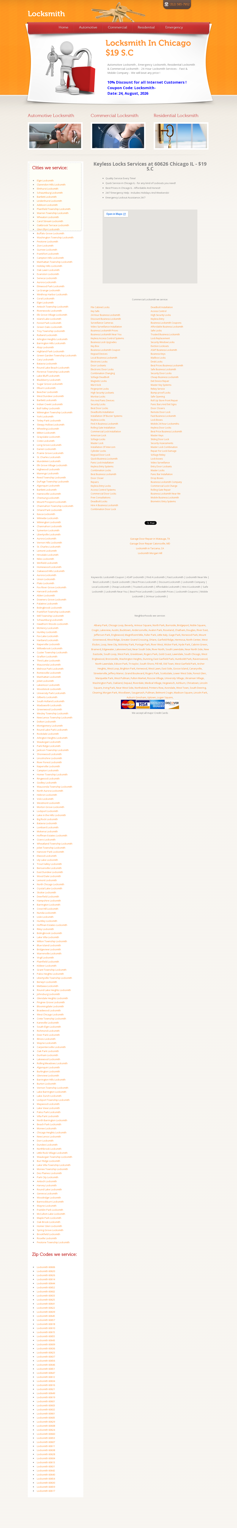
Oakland (118, 683)
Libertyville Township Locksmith (54, 978)
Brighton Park (127, 668)
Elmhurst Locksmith (47, 188)
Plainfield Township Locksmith (54, 209)
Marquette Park (104, 678)
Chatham (180, 630)
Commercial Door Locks (103, 493)
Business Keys (158, 353)
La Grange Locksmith (48, 290)
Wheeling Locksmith (48, 428)
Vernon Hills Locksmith (49, 542)
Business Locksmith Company (166, 482)
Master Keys (157, 435)
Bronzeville (112, 659)
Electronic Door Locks (102, 369)
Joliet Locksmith (45, 681)
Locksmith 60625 (46, 1299)
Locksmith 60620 (46, 1271)
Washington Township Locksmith (55, 237)
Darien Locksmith (46, 449)
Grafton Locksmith (47, 656)
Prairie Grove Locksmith (50, 453)
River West (157, 644)
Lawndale (177, 654)
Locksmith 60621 (46, 1389)
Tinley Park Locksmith (49, 420)
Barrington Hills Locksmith (51, 343)
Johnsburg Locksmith (48, 994)
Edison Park (121, 663)
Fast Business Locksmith (163, 416)
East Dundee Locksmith (50, 872)
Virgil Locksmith (45, 957)
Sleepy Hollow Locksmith (50, 424)
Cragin (95, 630)
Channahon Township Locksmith (55, 506)
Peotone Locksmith (47, 241)
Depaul (128, 683)
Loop (103, 644)
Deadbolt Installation (162, 307)
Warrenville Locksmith (49, 953)
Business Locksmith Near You (106, 334)
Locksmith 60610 (46, 1328)
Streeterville (100, 673)
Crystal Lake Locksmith (49, 888)
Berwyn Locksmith (47, 982)
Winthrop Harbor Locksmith (52, 294)
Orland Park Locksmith (49, 510)
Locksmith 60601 (46, 1401)
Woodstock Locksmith (49, 689)
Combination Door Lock (103, 509)
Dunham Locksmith (47, 1055)
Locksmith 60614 (46, 1279)
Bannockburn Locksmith (50, 1201)
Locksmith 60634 (46, 1381)
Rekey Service (158, 388)
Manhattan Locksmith (49, 676)
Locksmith (46, 14)
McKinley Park (126, 644)
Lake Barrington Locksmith (51, 1091)
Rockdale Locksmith (48, 733)
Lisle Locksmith (45, 917)
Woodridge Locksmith (49, 1197)
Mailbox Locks (158, 357)
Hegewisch (169, 683)
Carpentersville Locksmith (51, 1047)
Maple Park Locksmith (49, 1218)
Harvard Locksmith (47, 591)
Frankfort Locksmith (48, 253)
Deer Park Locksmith (48, 1034)
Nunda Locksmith (46, 912)
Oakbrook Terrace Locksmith (53, 225)
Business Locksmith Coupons (166, 322)
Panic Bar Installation (162, 474)
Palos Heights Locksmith (50, 973)
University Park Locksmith (51, 693)
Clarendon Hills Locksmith (51, 184)
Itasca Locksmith (46, 514)
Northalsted (141, 687)
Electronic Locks (99, 361)
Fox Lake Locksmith (47, 636)
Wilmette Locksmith (47, 518)
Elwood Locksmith (47, 855)
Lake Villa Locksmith (48, 937)
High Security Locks (161, 315)
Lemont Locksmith (47, 550)
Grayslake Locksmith (48, 436)
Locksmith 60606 (46, 1267)
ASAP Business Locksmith (164, 350)
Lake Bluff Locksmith (48, 375)
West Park (123, 654)
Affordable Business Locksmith (167, 326)
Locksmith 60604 (46, 1458)
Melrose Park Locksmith (50, 668)
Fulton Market (138, 678)
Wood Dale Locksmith (49, 876)
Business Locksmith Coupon (105, 350)
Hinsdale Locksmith (48, 554)
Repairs (95, 482)
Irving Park (109, 687)
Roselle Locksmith (47, 1238)
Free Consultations (100, 497)
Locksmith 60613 (46, 1462)
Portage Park (142, 644)
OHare (152, 639)
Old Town (168, 663)
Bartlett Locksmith (47, 196)
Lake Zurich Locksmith (49, 1096)
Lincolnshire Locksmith (49, 758)
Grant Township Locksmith (51, 969)
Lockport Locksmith (47, 811)
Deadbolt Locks (99, 501)
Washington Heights (130, 659)
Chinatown (193, 683)
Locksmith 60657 (46, 1320)
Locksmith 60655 (46, 1336)
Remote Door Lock (160, 412)
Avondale (169, 687)
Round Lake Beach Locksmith (53, 367)
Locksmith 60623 (46, 1352)
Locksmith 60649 (46, 1393)
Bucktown (125, 630)
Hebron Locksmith (47, 794)
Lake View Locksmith (48, 1108)
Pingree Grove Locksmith (51, 1002)
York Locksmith (45, 416)
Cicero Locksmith (46, 839)
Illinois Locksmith (46, 1039)
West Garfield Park (185, 663)
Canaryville (195, 668)
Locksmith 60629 (46, 1421)
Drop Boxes (157, 478)
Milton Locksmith (46, 432)
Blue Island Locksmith (49, 945)
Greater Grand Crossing (134, 639)
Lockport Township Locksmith (53, 1100)
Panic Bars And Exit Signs (163, 404)
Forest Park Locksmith (49, 323)
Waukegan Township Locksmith (54, 1157)
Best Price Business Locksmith (166, 431)
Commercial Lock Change (164, 485)
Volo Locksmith (45, 799)
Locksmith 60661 (46, 1413)
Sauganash (137, 692)
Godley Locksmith (47, 782)
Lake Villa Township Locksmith (54, 1165)
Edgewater (108, 649)
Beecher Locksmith (47, 392)
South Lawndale (175, 649)
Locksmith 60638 (46, 1450)
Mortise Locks (98, 396)
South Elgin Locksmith (49, 1026)
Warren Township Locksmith (53, 213)
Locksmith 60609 (46, 1344)
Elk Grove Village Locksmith (52, 314)
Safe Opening (158, 396)
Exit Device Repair (160, 381)
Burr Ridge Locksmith (48, 1161)
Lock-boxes (157, 458)
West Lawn (154, 668)
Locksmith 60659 (46, 1486)
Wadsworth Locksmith (49, 705)
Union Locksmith (46, 579)
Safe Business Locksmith (163, 369)
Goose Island (180, 668)
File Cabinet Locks (100, 307)
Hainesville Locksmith (49, 493)
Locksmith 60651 (46, 1368)
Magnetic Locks (99, 381)
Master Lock (97, 443)
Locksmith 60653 (46, 1438)
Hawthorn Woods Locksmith (52, 624)
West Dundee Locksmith (50, 396)
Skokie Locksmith (46, 892)
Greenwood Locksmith (49, 709)
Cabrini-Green (199, 644)
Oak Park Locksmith (48, 1051)
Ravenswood (200, 659)
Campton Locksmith (48, 770)
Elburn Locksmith (46, 388)
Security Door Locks (161, 373)
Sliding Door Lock (160, 439)
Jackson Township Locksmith (53, 750)
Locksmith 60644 (46, 1283)
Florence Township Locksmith (53, 371)
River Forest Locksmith (49, 762)
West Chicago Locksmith (50, 1014)
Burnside (171, 625)
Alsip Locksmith (45, 347)
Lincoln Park (200, 692)
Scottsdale (166, 673)
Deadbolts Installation (102, 412)
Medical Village (153, 683)
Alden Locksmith (46, 595)
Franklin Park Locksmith (50, 1209)
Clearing (97, 692)
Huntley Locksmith (47, 632)
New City (112, 644)
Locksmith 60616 (46, 1385)
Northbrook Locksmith (49, 1148)
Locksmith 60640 (46, 1474)
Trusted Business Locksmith (165, 334)
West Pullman (122, 678)
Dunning (147, 659)
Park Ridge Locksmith (49, 746)
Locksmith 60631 (46, 1466)
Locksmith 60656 (46, 1360)
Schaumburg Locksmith (50, 192)
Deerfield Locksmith (48, 896)
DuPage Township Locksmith (53, 481)
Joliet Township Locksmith (51, 847)
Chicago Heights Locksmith (51, 1132)
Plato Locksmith (45, 583)
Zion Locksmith (45, 245)
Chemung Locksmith (48, 497)
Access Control (158, 311)
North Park (159, 625)
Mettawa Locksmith (47, 986)
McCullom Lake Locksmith (51, 1213)
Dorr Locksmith (45, 1140)
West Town (182, 687)
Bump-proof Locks (160, 392)
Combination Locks (101, 470)
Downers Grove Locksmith (51, 599)
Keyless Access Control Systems (107, 338)
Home (63, 27)
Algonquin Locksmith (48, 485)
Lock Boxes (157, 419)
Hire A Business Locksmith (104, 505)
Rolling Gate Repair (161, 489)
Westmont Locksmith (48, 803)
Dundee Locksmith (47, 1144)
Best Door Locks (99, 408)
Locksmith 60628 (46, 1454)
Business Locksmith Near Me (166, 493)
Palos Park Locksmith (49, 1112)
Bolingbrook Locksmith (49, 607)
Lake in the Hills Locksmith (51, 815)
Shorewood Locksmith (49, 754)
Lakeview (105, 630)
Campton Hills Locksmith (50, 257)
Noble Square (198, 625)
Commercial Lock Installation (106, 431)
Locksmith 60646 (46, 1364)
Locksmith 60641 (46, 1303)
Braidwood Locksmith (49, 1010)
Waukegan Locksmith (49, 742)
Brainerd (96, 649)
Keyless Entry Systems (102, 466)
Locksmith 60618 (46, 1324)
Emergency (174, 27)
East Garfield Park (163, 659)
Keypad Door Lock (100, 454)
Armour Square (142, 625)
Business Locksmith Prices (104, 330)
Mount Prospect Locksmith (51, 502)
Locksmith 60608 (46, 1425)
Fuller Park (150, 634)
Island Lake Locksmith (49, 318)
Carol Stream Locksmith (50, 221)
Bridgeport (183, 625)
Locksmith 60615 (46, 1332)
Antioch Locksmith (47, 1181)
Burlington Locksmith (48, 1071)
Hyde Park (184, 644)
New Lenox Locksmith (49, 1136)
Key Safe (95, 311)
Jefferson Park (102, 634)
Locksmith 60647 (46, 1373)
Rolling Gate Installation (103, 427)
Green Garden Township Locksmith (56, 355)
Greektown (136, 654)
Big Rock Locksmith (47, 819)
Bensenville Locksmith (49, 868)
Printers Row (156, 687)
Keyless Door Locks (161, 427)
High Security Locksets (102, 392)
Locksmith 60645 (46, 1316)
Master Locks (157, 470)
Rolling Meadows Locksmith (52, 1063)
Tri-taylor (134, 663)
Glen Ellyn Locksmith (48, 229)
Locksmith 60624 (46, 1429)
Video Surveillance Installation (106, 326)
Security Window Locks (162, 342)
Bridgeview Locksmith (49, 949)
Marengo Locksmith (48, 473)
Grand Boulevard (134, 673)
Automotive (88, 27)
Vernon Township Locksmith (52, 1087)
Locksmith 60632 (46, 1409)
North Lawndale (104, 663)
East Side (167, 668)
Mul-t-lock (96, 384)
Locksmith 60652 (46, 1287)
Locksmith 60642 (46, 1470)
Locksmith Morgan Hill (150, 553)
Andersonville (139, 630)
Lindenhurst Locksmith (49, 200)
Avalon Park (155, 630)
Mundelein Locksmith (49, 461)
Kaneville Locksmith (48, 1022)
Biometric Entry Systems (163, 501)
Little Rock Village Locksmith (52, 1152)
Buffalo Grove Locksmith (50, 233)
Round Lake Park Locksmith (52, 729)
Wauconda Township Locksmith (54, 786)
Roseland (168, 630)
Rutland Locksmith (47, 335)
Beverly (129, 625)
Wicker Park (170, 644)
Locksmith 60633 (46, 1295)
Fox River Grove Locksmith (51, 587)
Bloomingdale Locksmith (50, 1006)
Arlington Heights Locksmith (52, 339)
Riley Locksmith (45, 929)
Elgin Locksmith (45, 180)
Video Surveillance (160, 462)
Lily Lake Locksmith (47, 860)
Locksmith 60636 (46, 1348)
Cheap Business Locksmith (164, 377)
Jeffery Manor (116, 673)
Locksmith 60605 (46, 1417)
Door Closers (158, 408)
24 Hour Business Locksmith (105, 315)
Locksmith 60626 (46, 1275)
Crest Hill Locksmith (47, 908)
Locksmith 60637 (46, 1356)
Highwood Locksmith (48, 469)
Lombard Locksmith (48, 827)
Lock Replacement (160, 338)
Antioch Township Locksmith (52, 306)
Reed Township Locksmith (51, 477)
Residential (146, 27)
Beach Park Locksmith (49, 1124)
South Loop (110, 654)
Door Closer (97, 478)
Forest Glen (199, 673)
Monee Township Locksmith (52, 1169)
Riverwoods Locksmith (49, 310)
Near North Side (194, 649)
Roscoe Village (155, 678)
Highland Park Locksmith (50, 351)
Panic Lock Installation (102, 462)
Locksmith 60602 (46, 1291)
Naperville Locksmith (48, 644)
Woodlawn (124, 692)
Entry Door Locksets (161, 466)
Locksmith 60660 (46, 1434)
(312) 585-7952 (180, 4)
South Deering (198, 687)
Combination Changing (103, 373)
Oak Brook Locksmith (48, 1222)
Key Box (95, 346)
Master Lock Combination (164, 447)
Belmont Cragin (164, 692)
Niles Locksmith (45, 558)
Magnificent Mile (134, 634)
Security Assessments (162, 443)
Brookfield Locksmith (48, 1234)
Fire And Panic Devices (102, 400)
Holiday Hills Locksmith (49, 266)
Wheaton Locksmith (48, 217)
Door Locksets (98, 365)
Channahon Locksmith (49, 526)
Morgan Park (110, 692)
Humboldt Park (183, 659)
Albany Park (100, 625)
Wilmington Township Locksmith (54, 412)
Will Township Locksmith (50, 615)
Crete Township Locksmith (51, 1018)
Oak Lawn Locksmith (48, 270)
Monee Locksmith (46, 1128)
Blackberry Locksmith (49, 379)
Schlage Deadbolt (100, 377)
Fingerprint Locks (100, 388)
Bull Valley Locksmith (48, 408)
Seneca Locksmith (47, 278)
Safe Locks (156, 330)
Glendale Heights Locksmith (52, 998)
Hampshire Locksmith (49, 900)
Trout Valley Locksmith (49, 864)
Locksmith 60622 (46, 1307)
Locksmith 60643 (46, 1340)
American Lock (98, 435)
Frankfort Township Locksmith (53, 611)
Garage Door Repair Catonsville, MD (150, 543)
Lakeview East (123, 649)
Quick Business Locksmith (104, 458)
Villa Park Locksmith (48, 1116)
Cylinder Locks (98, 451)
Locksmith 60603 (46, 1405)
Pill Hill (158, 663)
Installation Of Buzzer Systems (106, 416)
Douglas (191, 630)
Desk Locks (156, 361)
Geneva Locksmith (47, 1193)
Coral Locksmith (45, 298)
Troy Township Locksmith (51, 331)
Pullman (150, 692)
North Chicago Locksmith (50, 884)
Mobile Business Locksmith (165, 497)
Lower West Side (182, 673)
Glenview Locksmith (48, 1075)
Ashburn (181, 683)
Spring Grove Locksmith (50, 1230)
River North (158, 649)
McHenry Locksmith (48, 628)
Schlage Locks (98, 439)
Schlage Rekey (158, 454)
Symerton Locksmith (48, 530)
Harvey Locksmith (47, 1185)
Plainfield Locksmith (48, 961)
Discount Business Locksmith (106, 318)
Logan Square (165, 697)
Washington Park (102, 683)
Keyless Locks (98, 419)
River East (202, 630)
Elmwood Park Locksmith (50, 286)
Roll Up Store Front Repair (164, 400)
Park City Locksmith (47, 1177)
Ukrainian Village (194, 678)
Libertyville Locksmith (49, 534)
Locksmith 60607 (46, 1442)
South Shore (147, 663)
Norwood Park (190, 634)
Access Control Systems (103, 489)
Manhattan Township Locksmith (54, 262)
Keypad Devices (99, 353)
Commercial (117, 27)
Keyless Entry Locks (101, 485)
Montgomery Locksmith (50, 725)
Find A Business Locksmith (104, 423)
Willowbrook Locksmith (49, 648)
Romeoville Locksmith (49, 672)
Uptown (151, 697)
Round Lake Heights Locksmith (54, 990)
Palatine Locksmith (47, 603)
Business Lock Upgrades (103, 342)
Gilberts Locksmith (47, 697)
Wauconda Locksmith (49, 664)
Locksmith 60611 (46, 1446)
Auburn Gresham (136, 697)
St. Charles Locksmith (49, 457)
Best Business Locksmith (103, 474)
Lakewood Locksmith (48, 1059)
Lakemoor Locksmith (48, 685)
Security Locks (98, 404)
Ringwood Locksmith (48, 778)
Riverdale (138, 683)
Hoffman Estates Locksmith (52, 835)
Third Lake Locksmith (48, 660)
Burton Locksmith (46, 1083)
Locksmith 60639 (46, 1311)
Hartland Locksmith (47, 640)
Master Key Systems (161, 384)
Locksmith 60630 (46, 1482)
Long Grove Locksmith (49, 445)
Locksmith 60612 (46, 1377)
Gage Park (175, 634)
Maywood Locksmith (48, 1104)
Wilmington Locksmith (49, 522)
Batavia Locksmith (47, 363)
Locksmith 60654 (46, 1478)
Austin (115, 630)
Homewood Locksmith (49, 567)
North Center (193, 639)
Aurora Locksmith (46, 282)
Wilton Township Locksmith (52, 941)
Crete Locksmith (46, 441)
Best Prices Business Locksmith (167, 365)
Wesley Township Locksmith (52, 713)
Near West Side (124, 687)
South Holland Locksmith (50, 701)
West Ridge (113, 639)
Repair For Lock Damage (163, 451)
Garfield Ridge (166, 639)
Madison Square (183, 692)
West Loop (113, 668)
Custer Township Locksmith (52, 652)
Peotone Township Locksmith (53, 1242)
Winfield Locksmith (47, 563)
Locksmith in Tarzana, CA (150, 548)
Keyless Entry (157, 318)
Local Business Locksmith (104, 357)
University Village (174, 678)
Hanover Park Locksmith (50, 851)
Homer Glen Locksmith (49, 1226)
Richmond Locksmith (48, 1030)
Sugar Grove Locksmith (50, 384)
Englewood (117, 634)
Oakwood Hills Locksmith (51, 571)
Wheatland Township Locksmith (54, 843)
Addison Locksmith (47, 205)
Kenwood (141, 668)
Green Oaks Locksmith (49, 327)
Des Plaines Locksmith (49, 1173)
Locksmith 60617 (46, 1490)
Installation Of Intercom (103, 447)
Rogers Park (151, 654)
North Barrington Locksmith (52, 1120)
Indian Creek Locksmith (50, 404)
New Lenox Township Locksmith (54, 717)
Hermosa (180, 639)
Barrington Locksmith (48, 904)
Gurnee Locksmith (47, 249)
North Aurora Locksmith (50, 790)
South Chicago (192, 654)
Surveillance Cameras (102, 322)
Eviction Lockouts (160, 346)
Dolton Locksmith (46, 721)
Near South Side (141, 649)
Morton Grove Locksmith (50, 807)
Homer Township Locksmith (52, 774)
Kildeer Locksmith (46, 965)
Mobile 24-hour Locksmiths (165, 423)
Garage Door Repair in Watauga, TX (150, 538)
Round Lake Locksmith (49, 1189)
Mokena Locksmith (47, 831)
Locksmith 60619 (46, 1397)
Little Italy (162, 634)
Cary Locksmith (45, 359)
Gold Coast (165, 654)
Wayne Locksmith (46, 1043)
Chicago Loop (116, 625)
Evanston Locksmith (48, 274)
